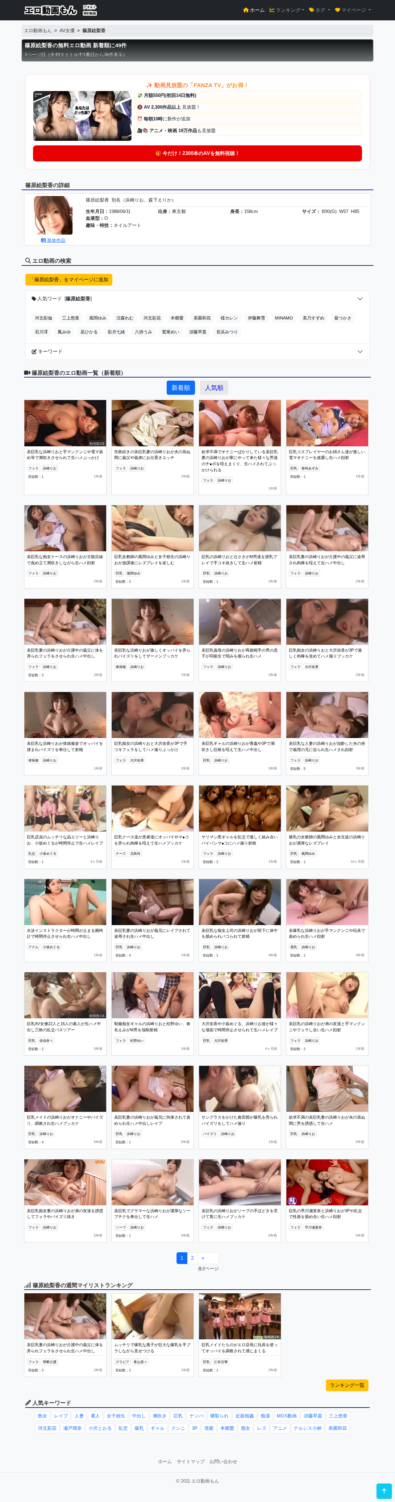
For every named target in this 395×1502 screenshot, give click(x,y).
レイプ (61, 1415)
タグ (320, 10)
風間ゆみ (97, 317)
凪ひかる (89, 331)
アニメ (280, 1428)
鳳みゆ (64, 331)
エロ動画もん (38, 30)
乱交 (123, 1428)
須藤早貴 (197, 331)
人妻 (79, 1415)
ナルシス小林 (308, 1428)
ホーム (257, 10)
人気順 (214, 387)
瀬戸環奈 (72, 1428)
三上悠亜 (70, 317)
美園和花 (202, 317)
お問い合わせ (223, 1461)
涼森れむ (125, 317)
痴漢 (265, 1415)
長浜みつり (227, 331)
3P (195, 1428)
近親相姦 (244, 1415)
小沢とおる (100, 1428)
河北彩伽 (43, 317)
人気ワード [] (64, 298)
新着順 (181, 387)
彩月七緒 (116, 331)
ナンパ (196, 1415)
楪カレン (229, 317)
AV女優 (67, 30)
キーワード (50, 351)
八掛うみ (143, 331)
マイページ (353, 10)
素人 (95, 1415)
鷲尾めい (170, 331)
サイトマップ (191, 1461)
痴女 (245, 1428)
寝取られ (219, 1415)
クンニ (178, 1428)
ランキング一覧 (347, 1385)
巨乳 (178, 1415)
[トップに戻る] (384, 1491)
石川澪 (41, 331)
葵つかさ (342, 317)
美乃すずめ (313, 317)
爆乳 (139, 1428)
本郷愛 (177, 317)
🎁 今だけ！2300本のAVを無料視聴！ (197, 153)
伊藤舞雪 (256, 317)
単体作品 (55, 240)
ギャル (157, 1428)
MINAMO (284, 317)
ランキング (288, 10)
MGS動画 (287, 1415)
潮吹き (160, 1415)
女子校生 (116, 1415)
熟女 (42, 1415)
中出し (139, 1415)
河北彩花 (152, 317)
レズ (261, 1428)
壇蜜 (209, 1428)
